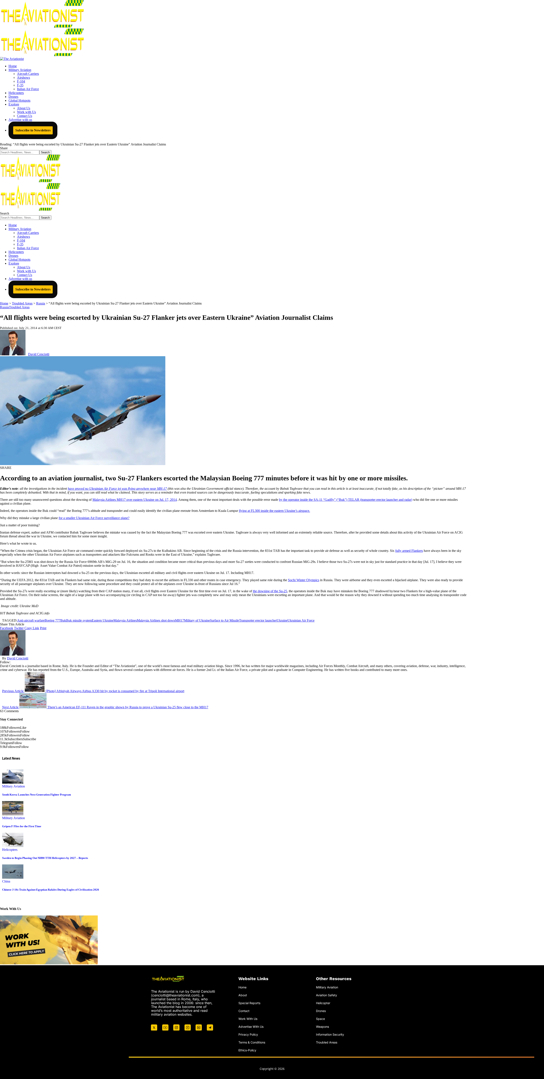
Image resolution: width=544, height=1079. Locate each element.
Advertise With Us (251, 1026)
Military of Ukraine (197, 620)
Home (242, 987)
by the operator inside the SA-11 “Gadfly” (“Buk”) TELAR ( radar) (345, 499)
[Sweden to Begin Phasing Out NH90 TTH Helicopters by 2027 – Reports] (12, 846)
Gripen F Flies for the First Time (21, 826)
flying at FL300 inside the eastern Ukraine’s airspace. (274, 510)
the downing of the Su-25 (270, 591)
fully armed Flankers (409, 550)
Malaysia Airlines (125, 620)
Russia (4, 307)
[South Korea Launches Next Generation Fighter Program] (12, 782)
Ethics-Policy (247, 1050)
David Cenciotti (38, 354)
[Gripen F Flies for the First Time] (12, 814)
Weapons (322, 1026)
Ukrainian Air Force (301, 620)
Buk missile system (79, 620)
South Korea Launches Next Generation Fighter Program (36, 794)
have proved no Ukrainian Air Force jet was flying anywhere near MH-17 (117, 488)
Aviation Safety (326, 995)
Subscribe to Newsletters (33, 130)
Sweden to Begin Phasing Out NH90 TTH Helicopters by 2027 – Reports (45, 858)
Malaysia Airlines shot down (156, 620)
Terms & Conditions (251, 1042)
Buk (63, 620)
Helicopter (323, 1003)
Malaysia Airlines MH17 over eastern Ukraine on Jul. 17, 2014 (134, 499)
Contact (243, 1010)
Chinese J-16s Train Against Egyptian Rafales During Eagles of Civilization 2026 (50, 889)
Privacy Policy (248, 1034)
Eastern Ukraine (102, 620)
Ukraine (282, 620)
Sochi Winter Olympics (303, 580)
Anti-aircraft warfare (31, 620)
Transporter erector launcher (258, 620)
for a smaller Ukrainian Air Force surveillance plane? (94, 518)
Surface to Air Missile (224, 620)
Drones (321, 1010)
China (6, 881)
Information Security (330, 1034)
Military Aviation (13, 786)
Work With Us (247, 1018)
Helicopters (9, 849)
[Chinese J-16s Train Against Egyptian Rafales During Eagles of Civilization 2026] (12, 877)
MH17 (179, 620)
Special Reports (249, 1003)
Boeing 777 (52, 620)
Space (320, 1018)
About (242, 995)
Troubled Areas (19, 307)
